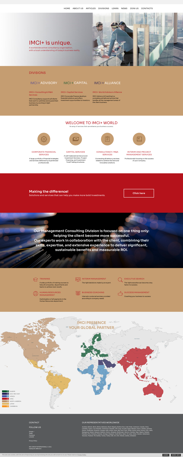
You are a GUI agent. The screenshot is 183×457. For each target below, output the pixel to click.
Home (67, 8)
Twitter (31, 433)
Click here (139, 193)
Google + (31, 431)
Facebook (32, 435)
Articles (91, 8)
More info (176, 455)
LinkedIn (31, 437)
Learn (115, 8)
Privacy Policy (33, 441)
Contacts (147, 8)
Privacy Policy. (81, 455)
